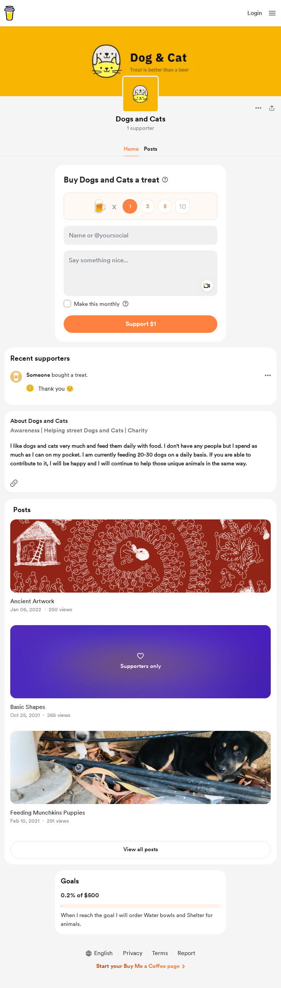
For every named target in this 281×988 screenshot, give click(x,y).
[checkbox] (92, 303)
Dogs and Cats (140, 118)
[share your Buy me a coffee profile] (272, 108)
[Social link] (14, 483)
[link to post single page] (140, 567)
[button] (272, 13)
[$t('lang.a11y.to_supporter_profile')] (30, 388)
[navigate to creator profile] (140, 94)
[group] (140, 570)
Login (254, 13)
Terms (160, 953)
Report (186, 953)
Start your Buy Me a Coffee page (138, 966)
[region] (140, 253)
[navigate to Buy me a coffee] (9, 13)
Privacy (132, 953)
